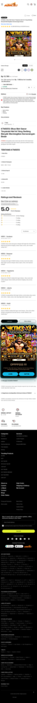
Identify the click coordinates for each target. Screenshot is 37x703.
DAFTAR (26, 374)
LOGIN (10, 374)
